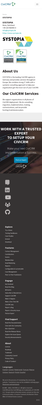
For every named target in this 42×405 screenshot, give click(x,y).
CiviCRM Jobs (9, 305)
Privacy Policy (9, 358)
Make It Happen (10, 299)
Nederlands (18, 370)
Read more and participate (11, 384)
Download (8, 242)
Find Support (11, 319)
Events (7, 257)
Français (26, 370)
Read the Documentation (13, 323)
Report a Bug (9, 307)
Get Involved (9, 284)
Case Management (11, 272)
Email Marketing (10, 263)
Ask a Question (10, 329)
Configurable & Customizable (14, 269)
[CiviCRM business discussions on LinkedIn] (7, 190)
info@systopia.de (9, 30)
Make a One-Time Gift (11, 302)
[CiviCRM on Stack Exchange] (7, 182)
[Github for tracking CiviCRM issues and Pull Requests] (7, 212)
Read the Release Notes (13, 331)
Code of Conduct (10, 361)
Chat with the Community (13, 326)
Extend (7, 239)
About (8, 343)
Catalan (11, 370)
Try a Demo (8, 230)
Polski (17, 372)
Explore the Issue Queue (13, 334)
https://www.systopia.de (12, 33)
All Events (8, 290)
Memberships (9, 260)
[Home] (7, 4)
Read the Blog (9, 287)
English (5, 370)
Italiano (5, 372)
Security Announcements (13, 337)
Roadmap (8, 350)
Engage (9, 280)
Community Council (11, 356)
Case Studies (9, 236)
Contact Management (12, 251)
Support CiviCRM (10, 296)
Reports (7, 266)
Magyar (31, 370)
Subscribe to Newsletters (13, 293)
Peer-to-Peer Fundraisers (13, 275)
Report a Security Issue (12, 310)
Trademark (8, 353)
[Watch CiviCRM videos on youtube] (8, 197)
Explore (8, 226)
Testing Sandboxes (11, 233)
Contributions (9, 254)
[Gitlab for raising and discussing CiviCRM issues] (7, 205)
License (7, 347)
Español (22, 372)
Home (5, 14)
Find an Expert (21, 160)
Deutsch (11, 372)
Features (9, 247)
